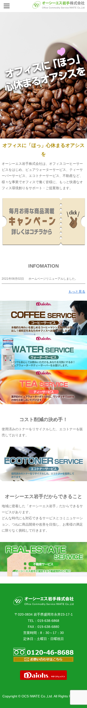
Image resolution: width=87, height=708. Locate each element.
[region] (43, 75)
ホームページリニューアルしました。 (53, 278)
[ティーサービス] (43, 387)
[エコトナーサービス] (43, 464)
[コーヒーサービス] (43, 318)
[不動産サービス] (43, 559)
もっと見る (76, 291)
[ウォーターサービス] (43, 352)
